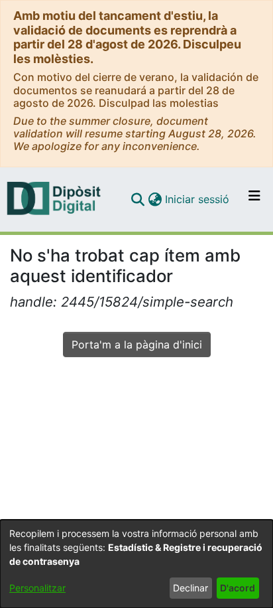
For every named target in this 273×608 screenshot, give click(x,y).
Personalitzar (37, 587)
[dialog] (136, 564)
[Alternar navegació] (254, 199)
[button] (137, 199)
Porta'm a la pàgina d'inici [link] (137, 344)
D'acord (237, 587)
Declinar (190, 587)
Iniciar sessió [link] (198, 199)
